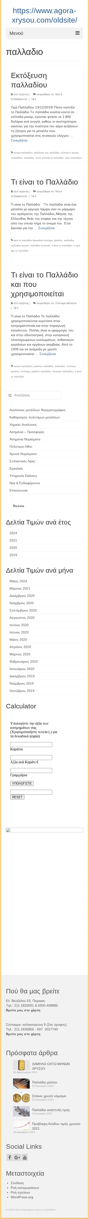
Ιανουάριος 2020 (21, 669)
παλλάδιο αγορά (20, 245)
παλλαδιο (29, 158)
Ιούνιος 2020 (19, 632)
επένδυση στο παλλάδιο (47, 152)
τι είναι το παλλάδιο (62, 245)
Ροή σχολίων (20, 1192)
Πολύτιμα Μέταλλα (65, 303)
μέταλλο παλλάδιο (43, 366)
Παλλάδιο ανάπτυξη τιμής (51, 1110)
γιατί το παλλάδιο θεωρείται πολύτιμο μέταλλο (38, 240)
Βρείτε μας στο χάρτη (23, 1010)
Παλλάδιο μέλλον (44, 1082)
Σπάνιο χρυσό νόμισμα (49, 1096)
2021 (13, 540)
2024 (13, 533)
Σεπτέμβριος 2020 (23, 610)
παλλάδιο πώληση (40, 245)
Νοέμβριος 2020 (21, 603)
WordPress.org (22, 1197)
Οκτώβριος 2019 (21, 691)
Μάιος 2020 (18, 639)
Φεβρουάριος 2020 (23, 661)
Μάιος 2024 (18, 581)
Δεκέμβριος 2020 (22, 596)
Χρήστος (24, 94)
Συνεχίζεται (19, 140)
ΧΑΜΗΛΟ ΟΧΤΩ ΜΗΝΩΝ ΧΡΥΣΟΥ (51, 1066)
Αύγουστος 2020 (22, 618)
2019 (13, 555)
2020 (13, 548)
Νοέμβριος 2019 (21, 683)
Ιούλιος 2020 (19, 625)
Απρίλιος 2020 (20, 647)
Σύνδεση (17, 1183)
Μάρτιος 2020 (19, 654)
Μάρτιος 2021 (19, 588)
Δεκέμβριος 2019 (22, 676)
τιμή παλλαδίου (73, 158)
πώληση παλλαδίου (62, 371)
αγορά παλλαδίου (23, 152)
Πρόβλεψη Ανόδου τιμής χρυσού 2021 (56, 1126)
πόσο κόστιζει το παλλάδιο (49, 158)
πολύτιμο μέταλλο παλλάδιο (36, 371)
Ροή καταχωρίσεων (25, 1188)
